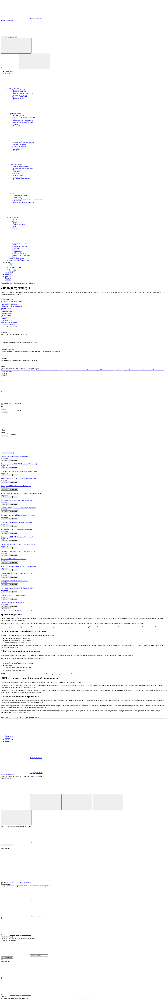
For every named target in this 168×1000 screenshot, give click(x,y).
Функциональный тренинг (17, 243)
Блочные (4, 370)
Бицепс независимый (18, 566)
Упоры (161, 370)
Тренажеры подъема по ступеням (23, 122)
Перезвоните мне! (7, 845)
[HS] (8, 407)
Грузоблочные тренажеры (21, 166)
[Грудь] (3, 429)
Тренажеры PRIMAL (19, 91)
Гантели (15, 219)
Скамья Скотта (17, 197)
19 (29, 610)
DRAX (11, 264)
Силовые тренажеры (15, 164)
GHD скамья (16, 201)
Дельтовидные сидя (19, 464)
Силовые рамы (17, 177)
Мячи (14, 245)
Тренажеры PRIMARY (19, 97)
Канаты (15, 250)
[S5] (8, 405)
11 (14, 610)
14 (20, 610)
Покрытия (8, 371)
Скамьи (11, 194)
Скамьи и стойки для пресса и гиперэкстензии (27, 199)
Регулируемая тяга (24, 370)
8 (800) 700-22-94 (36, 18)
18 (27, 610)
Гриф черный (96, 370)
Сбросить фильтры (7, 453)
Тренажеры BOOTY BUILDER (22, 93)
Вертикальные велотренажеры (22, 119)
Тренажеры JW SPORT (20, 95)
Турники (15, 370)
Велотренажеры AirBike (20, 148)
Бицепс (13, 559)
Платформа (118, 370)
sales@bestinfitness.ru (7, 20)
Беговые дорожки (18, 115)
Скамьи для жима (18, 173)
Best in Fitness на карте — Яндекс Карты (84, 998)
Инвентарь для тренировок (65, 370)
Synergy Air (16, 150)
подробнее (4, 458)
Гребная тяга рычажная (19, 544)
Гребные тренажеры (19, 144)
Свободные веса (14, 217)
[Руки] (3, 434)
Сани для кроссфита (19, 253)
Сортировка (17, 403)
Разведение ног (17, 522)
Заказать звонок (6, 778)
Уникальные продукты (16, 259)
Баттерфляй (16, 486)
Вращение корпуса (18, 478)
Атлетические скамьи (19, 195)
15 (21, 610)
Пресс (14, 456)
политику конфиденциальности (20, 882)
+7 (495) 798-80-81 (36, 773)
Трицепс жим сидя (18, 508)
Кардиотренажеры (15, 113)
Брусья (9, 370)
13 (18, 610)
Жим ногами (16, 529)
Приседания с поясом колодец (46, 370)
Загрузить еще (6, 608)
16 (23, 610)
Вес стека (132, 370)
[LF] (8, 408)
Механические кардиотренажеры (20, 141)
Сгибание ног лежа (19, 471)
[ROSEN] (8, 410)
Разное (14, 257)
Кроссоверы (16, 172)
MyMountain (16, 126)
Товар (3, 371)
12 (16, 610)
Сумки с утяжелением (19, 246)
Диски (14, 221)
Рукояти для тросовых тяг (21, 179)
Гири (14, 226)
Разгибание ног (17, 500)
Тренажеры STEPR (18, 98)
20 (31, 610)
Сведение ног (17, 537)
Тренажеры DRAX (18, 90)
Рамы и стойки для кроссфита (22, 255)
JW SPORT (12, 269)
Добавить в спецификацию (9, 460)
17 (25, 610)
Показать (4, 412)
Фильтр (4, 375)
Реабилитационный (107, 370)
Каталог (7, 73)
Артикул (156, 370)
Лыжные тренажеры (19, 146)
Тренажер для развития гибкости (23, 202)
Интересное (9, 276)
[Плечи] (3, 430)
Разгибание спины (17, 588)
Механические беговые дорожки (23, 142)
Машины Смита (17, 175)
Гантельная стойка (80, 370)
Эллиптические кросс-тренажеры (23, 117)
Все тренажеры (14, 88)
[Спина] (3, 432)
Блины (89, 370)
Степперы (15, 124)
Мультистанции (17, 170)
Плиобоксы (16, 248)
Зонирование (9, 273)
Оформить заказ (147, 370)
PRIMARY (12, 271)
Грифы (14, 223)
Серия (19, 410)
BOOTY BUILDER (15, 267)
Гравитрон (14, 581)
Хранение (15, 228)
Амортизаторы (17, 252)
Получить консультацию (9, 37)
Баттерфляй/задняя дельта (21, 493)
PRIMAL (11, 266)
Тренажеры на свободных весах (23, 168)
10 (12, 610)
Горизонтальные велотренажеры (23, 120)
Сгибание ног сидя (18, 515)
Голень (33, 370)
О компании (9, 71)
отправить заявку (7, 937)
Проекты (8, 274)
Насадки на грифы (18, 224)
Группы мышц (11, 434)
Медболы (126, 370)
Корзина (139, 370)
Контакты (8, 278)
